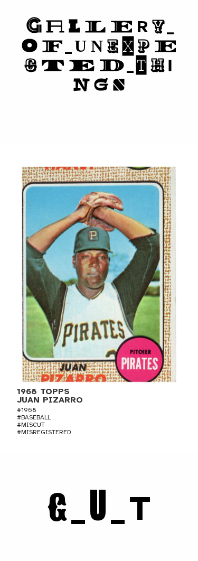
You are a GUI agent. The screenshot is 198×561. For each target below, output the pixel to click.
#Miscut (31, 425)
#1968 (26, 410)
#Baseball (34, 417)
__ (99, 509)
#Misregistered (44, 432)
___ (99, 55)
